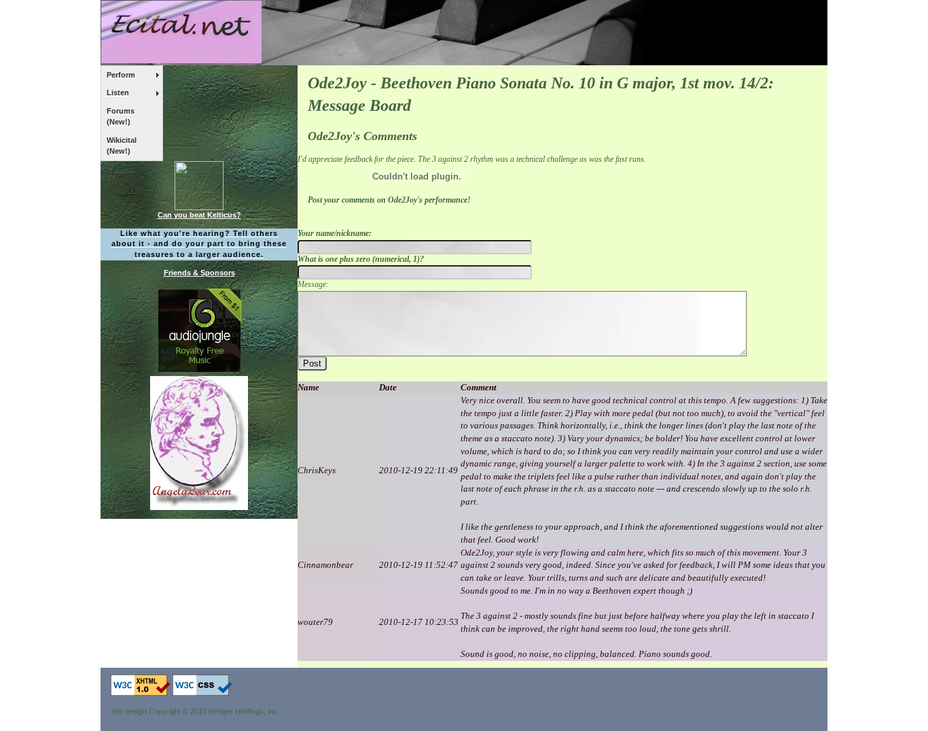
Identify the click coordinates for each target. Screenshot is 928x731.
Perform (121, 75)
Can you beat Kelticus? (199, 215)
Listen (118, 92)
